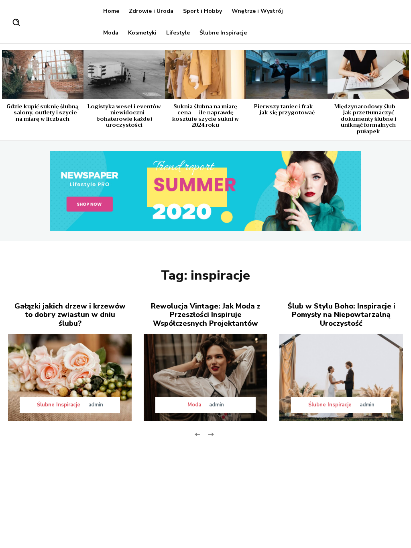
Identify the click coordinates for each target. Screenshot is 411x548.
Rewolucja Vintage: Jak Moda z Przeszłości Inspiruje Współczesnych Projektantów (205, 314)
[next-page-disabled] (211, 434)
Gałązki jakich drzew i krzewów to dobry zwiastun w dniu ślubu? (70, 314)
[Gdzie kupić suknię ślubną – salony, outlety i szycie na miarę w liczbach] (42, 74)
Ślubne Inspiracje (58, 405)
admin (95, 404)
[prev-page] (198, 434)
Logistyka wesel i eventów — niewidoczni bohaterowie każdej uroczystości (124, 116)
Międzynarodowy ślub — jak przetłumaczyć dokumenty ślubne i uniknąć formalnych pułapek (368, 119)
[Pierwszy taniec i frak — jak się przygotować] (287, 74)
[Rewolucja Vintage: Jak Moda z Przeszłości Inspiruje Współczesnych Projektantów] (205, 377)
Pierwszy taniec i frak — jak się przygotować (287, 110)
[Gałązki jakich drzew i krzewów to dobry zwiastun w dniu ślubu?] (70, 377)
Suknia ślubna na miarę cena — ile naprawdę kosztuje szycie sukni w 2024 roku (205, 116)
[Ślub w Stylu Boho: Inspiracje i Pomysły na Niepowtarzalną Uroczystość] (341, 377)
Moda (194, 405)
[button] (16, 22)
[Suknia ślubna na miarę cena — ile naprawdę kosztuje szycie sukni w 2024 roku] (205, 74)
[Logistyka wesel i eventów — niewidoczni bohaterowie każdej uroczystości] (124, 74)
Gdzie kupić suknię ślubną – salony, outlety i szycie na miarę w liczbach (42, 113)
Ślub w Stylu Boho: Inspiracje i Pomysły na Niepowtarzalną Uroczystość (341, 314)
